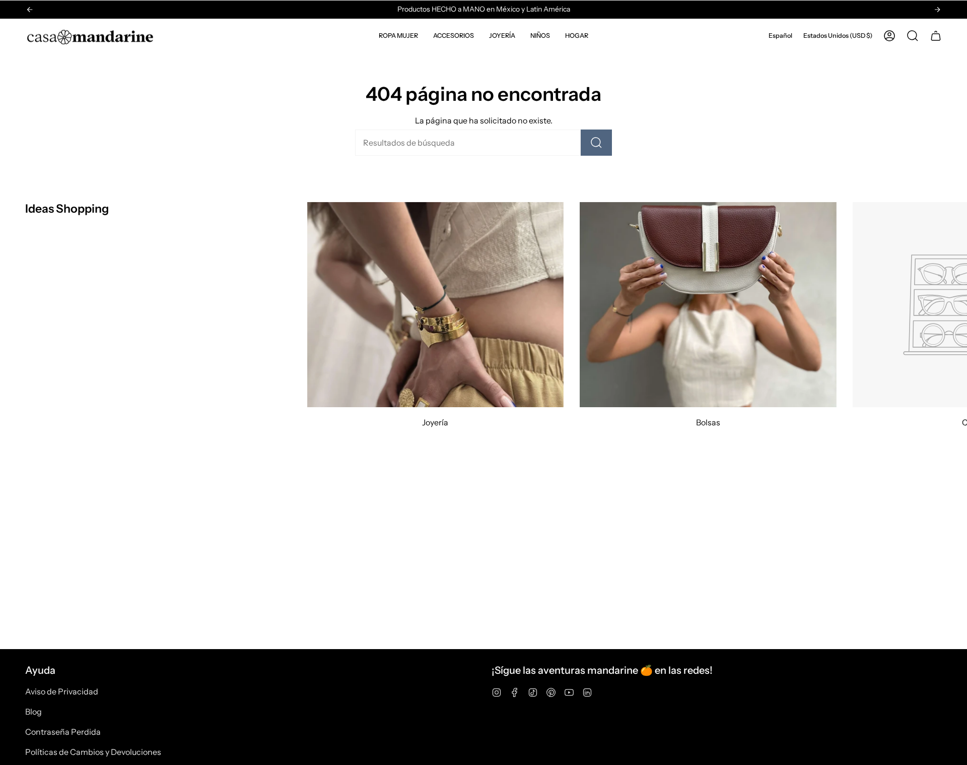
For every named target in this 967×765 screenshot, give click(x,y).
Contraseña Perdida (63, 732)
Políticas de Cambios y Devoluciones (93, 752)
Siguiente (952, 305)
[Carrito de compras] (935, 35)
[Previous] (29, 9)
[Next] (937, 9)
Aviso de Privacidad (61, 691)
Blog (33, 712)
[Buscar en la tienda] (596, 143)
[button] (398, 35)
